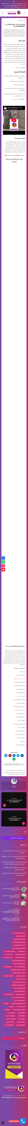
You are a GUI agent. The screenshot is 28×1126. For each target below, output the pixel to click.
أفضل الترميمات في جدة (10, 770)
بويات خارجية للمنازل (20, 957)
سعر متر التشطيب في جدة (18, 997)
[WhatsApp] (3, 562)
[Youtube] (3, 569)
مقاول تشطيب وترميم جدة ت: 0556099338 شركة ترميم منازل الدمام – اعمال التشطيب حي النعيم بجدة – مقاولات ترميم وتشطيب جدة (10, 912)
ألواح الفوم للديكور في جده (18, 942)
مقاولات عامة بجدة (10, 1015)
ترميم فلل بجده (7, 966)
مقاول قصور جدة (21, 1025)
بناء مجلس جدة (8, 954)
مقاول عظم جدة (21, 1021)
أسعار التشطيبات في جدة (19, 932)
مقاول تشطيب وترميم (12, 5)
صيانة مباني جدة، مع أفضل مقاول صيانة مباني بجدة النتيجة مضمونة (10, 889)
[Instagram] (3, 565)
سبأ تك (14, 786)
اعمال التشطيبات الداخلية (20, 710)
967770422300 (6, 1097)
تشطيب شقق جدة (20, 975)
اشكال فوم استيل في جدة (18, 948)
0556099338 (18, 155)
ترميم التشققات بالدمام (19, 963)
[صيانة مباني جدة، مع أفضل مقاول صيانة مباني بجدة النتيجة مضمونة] (24, 889)
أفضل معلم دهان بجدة (19, 939)
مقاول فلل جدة (10, 1021)
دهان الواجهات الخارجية (19, 988)
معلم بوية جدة (21, 1012)
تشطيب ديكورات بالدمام (19, 972)
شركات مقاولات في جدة (12, 772)
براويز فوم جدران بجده (9, 951)
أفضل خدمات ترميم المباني (19, 678)
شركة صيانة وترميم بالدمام (18, 1003)
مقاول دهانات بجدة (11, 1018)
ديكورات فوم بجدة (20, 994)
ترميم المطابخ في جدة (20, 966)
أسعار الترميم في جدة (19, 770)
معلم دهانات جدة (18, 3)
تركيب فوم (18, 67)
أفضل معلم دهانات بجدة (7, 1095)
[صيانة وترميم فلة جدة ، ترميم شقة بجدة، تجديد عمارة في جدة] (24, 903)
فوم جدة (11, 1006)
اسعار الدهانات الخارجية (19, 945)
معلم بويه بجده (11, 1012)
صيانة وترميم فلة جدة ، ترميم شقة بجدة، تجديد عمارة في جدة (10, 903)
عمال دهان (6, 1003)
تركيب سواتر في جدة (16, 99)
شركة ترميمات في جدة (19, 1000)
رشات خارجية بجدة (8, 994)
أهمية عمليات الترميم (21, 772)
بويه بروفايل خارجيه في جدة (18, 960)
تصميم (24, 1097)
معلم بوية (7, 1009)
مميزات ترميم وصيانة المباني (12, 774)
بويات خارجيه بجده (8, 957)
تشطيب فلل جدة (21, 979)
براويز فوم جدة (21, 951)
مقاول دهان (22, 1018)
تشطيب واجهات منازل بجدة (18, 985)
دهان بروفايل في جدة (20, 991)
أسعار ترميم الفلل (20, 936)
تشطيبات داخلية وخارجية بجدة (18, 969)
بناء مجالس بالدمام (20, 954)
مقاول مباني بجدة (9, 1025)
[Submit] (3, 838)
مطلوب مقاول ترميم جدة (19, 1009)
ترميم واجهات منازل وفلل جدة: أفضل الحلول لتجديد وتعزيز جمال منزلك (10, 896)
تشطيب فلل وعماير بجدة (19, 982)
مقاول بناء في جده (21, 696)
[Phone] (3, 558)
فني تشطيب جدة (21, 1006)
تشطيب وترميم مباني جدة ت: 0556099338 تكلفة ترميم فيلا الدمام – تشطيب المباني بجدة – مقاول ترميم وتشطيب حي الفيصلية (10, 919)
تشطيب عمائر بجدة (8, 975)
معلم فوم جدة (21, 1015)
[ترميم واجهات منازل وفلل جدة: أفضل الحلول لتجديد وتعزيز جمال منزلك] (24, 896)
